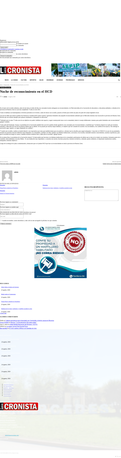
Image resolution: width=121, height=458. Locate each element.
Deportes (2, 185)
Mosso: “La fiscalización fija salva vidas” (23, 322)
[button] (119, 80)
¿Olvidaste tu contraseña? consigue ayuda (11, 49)
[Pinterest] (29, 101)
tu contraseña (20, 45)
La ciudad (8, 87)
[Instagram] (115, 60)
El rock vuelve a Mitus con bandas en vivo (23, 328)
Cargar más (3, 313)
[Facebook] (113, 60)
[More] (42, 101)
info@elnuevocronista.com (12, 435)
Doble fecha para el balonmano (112, 164)
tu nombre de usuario (22, 43)
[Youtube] (120, 60)
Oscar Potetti (4, 322)
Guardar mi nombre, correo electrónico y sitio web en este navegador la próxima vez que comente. (29, 220)
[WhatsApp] (35, 101)
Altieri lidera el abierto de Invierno (10, 287)
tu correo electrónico (22, 54)
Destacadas (6, 85)
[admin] (1, 97)
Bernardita (3, 328)
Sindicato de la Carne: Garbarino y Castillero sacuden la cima (57, 188)
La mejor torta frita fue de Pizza (17, 326)
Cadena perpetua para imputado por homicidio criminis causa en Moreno (29, 320)
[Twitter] (117, 60)
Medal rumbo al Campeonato (8, 294)
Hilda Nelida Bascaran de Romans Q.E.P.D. (24, 324)
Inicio (1, 85)
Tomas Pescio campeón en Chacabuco (9, 188)
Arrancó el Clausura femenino (7, 193)
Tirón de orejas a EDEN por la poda (10, 164)
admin (5, 96)
